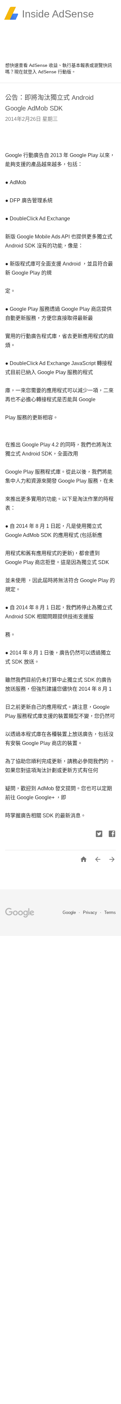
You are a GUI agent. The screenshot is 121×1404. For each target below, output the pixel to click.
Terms (110, 912)
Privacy (90, 912)
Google (70, 912)
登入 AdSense (42, 71)
